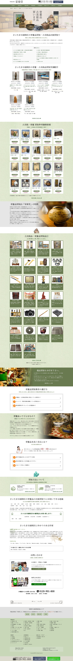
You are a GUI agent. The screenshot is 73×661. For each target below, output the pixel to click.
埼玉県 (20, 8)
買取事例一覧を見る (36, 118)
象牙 (38, 622)
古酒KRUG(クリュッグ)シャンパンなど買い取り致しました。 (57, 86)
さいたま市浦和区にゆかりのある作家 (21, 61)
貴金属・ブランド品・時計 (16, 627)
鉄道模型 (52, 628)
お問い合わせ (39, 61)
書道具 (12, 625)
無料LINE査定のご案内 (38, 584)
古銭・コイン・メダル (42, 628)
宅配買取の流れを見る (29, 491)
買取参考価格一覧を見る (36, 198)
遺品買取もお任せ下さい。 (18, 54)
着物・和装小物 (41, 625)
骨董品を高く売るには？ (41, 56)
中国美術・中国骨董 (28, 622)
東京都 (27, 614)
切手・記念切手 (27, 628)
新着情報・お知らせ (41, 636)
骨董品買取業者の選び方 (41, 54)
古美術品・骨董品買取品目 (42, 52)
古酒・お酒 (26, 627)
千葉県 (45, 614)
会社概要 (13, 638)
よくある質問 (26, 641)
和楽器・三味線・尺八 (55, 627)
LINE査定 (26, 642)
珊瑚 (51, 625)
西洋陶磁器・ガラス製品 (16, 624)
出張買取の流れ (27, 638)
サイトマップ (14, 642)
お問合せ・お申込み (28, 644)
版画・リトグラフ (14, 622)
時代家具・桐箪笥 (27, 625)
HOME (11, 8)
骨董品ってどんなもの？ (18, 56)
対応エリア (16, 8)
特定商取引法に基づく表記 (16, 641)
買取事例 (39, 638)
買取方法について (17, 59)
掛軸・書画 (40, 621)
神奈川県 (39, 614)
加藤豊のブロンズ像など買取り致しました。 (16, 85)
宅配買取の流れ (27, 639)
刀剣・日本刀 (27, 624)
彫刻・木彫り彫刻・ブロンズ (56, 624)
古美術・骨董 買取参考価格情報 (42, 50)
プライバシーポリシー (15, 639)
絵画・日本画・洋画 (54, 621)
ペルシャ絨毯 (14, 630)
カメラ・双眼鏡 (41, 627)
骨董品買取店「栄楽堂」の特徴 (19, 52)
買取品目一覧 (14, 621)
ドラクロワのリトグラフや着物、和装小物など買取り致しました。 (30, 86)
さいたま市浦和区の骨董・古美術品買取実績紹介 (23, 50)
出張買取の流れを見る (57, 491)
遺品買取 (52, 630)
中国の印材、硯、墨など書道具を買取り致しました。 (16, 109)
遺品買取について (48, 383)
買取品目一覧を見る (36, 360)
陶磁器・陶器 (53, 622)
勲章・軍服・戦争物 (41, 624)
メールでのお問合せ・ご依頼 (38, 569)
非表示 (37, 47)
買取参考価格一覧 (14, 632)
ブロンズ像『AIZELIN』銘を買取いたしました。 (29, 109)
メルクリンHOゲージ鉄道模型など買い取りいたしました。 (43, 85)
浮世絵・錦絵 (40, 630)
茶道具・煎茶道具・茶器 (29, 621)
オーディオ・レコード (15, 628)
